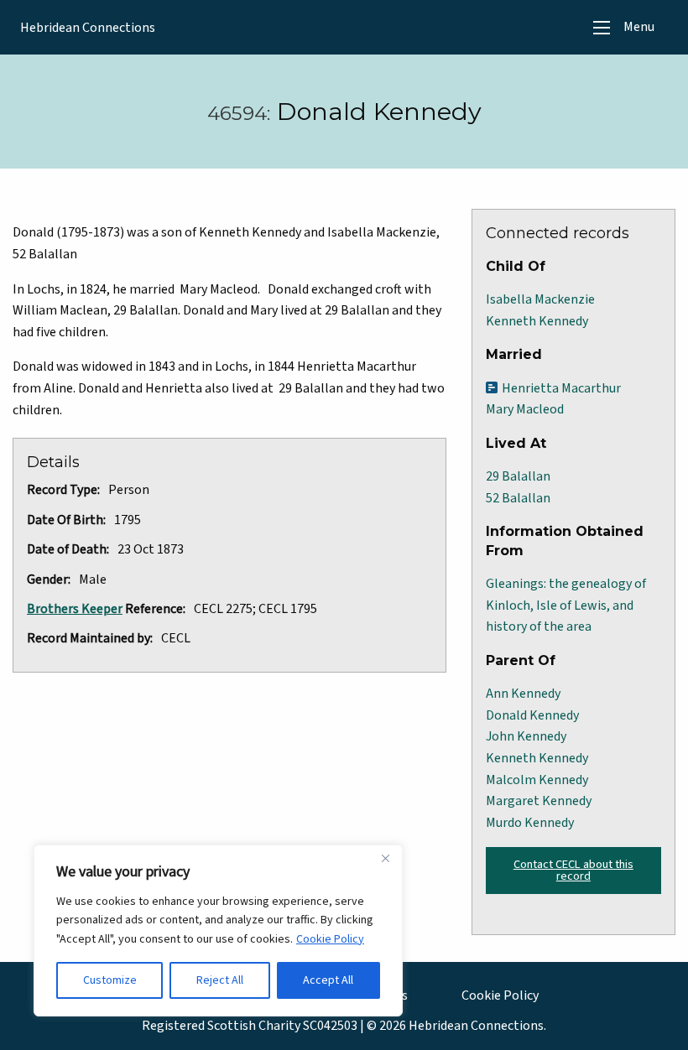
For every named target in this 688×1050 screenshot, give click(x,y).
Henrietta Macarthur (561, 388)
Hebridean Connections (87, 27)
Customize (110, 980)
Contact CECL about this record (573, 870)
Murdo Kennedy (530, 822)
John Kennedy (526, 736)
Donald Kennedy (532, 715)
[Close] (385, 859)
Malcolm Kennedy (537, 780)
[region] (218, 930)
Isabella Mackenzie (540, 299)
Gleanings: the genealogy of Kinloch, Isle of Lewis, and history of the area (566, 605)
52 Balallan (518, 498)
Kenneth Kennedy (537, 321)
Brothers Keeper (74, 609)
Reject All (219, 980)
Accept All (328, 980)
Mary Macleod (525, 409)
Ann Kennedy (523, 693)
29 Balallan (518, 476)
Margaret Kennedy (539, 801)
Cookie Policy (330, 939)
